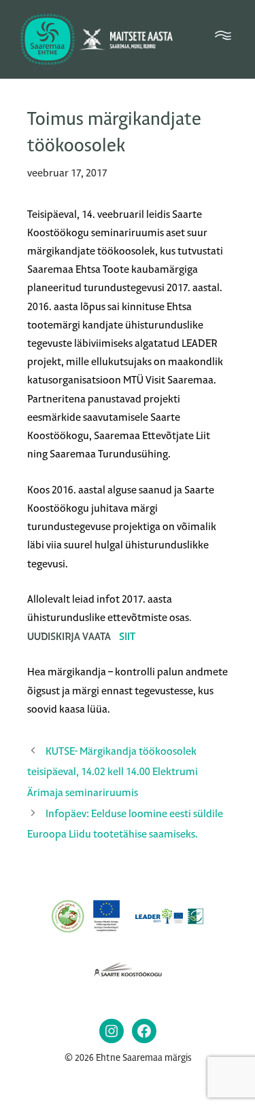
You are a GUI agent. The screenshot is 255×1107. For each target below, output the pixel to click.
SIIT (127, 636)
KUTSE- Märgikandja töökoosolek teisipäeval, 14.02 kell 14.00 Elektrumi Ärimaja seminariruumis (112, 772)
